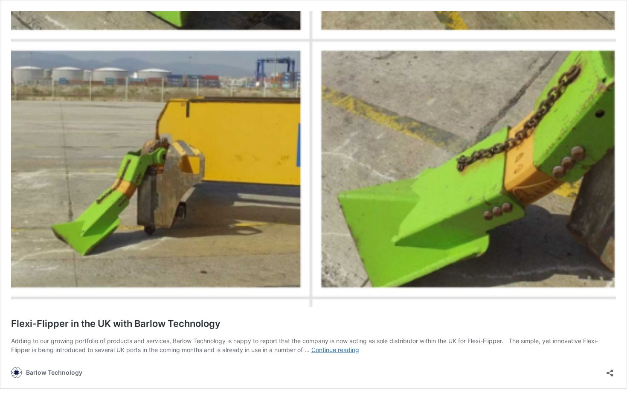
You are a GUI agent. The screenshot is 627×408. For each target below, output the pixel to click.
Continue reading (335, 349)
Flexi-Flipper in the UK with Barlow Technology (116, 323)
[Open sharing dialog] (610, 370)
